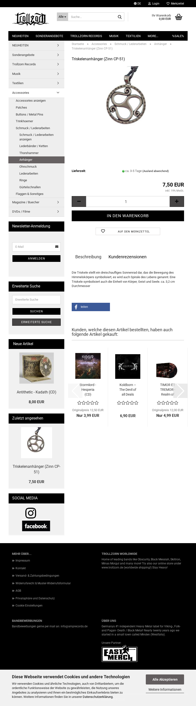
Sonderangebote (49, 36)
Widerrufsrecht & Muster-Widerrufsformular (43, 583)
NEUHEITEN (20, 36)
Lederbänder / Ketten (33, 146)
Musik (114, 36)
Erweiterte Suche (36, 322)
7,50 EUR (36, 482)
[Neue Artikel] (59, 344)
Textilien (133, 36)
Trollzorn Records (86, 36)
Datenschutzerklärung (98, 697)
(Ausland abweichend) (155, 171)
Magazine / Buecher (25, 202)
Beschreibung (88, 256)
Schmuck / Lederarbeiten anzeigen (36, 137)
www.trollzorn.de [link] (112, 567)
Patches (21, 107)
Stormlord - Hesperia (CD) (88, 389)
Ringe (23, 180)
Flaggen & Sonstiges (30, 194)
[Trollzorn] (31, 19)
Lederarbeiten (28, 173)
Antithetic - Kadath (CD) (36, 392)
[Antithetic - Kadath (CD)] (36, 368)
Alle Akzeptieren (165, 679)
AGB (18, 590)
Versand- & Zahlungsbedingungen (37, 575)
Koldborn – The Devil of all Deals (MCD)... (127, 390)
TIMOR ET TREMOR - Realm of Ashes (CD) (167, 390)
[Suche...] (119, 17)
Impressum (23, 560)
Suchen (36, 311)
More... (153, 36)
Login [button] (155, 3)
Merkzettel (176, 3)
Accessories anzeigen (31, 100)
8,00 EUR (36, 402)
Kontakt (21, 568)
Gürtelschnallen (30, 187)
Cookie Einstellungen (29, 605)
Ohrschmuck (28, 166)
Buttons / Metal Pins (29, 114)
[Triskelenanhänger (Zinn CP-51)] (128, 102)
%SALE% (178, 36)
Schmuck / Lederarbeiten (33, 128)
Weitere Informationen (164, 689)
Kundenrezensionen (128, 256)
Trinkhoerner (24, 121)
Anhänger (25, 159)
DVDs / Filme (21, 211)
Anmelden (36, 258)
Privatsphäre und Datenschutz (35, 598)
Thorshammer (28, 153)
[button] (137, 3)
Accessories (20, 92)
